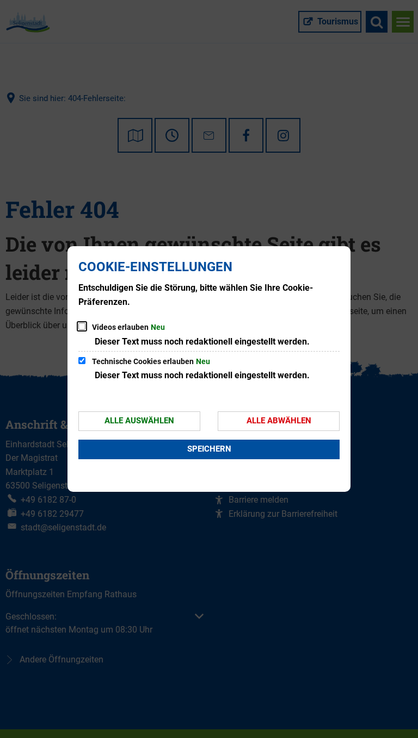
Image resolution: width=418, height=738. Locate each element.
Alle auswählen (139, 421)
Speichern (209, 449)
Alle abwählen (279, 421)
